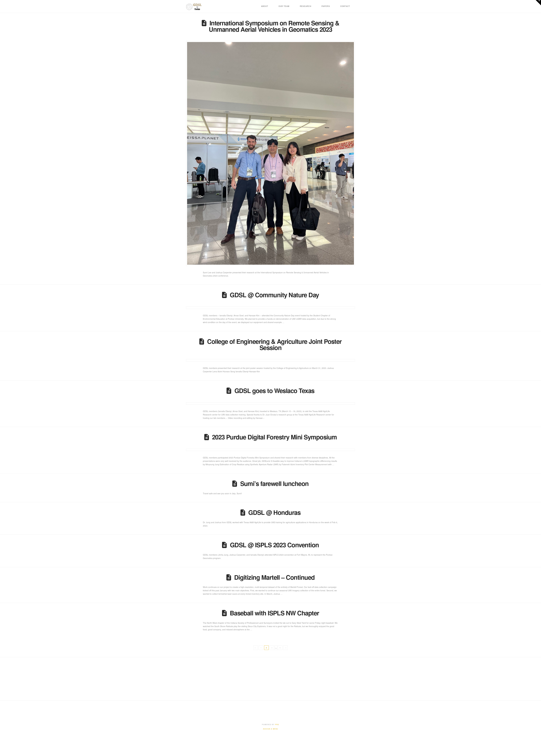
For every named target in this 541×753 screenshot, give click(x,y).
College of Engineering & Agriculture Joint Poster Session (274, 344)
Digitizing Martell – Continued (274, 577)
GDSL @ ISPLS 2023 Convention (274, 544)
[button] (538, 2)
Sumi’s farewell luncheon (274, 483)
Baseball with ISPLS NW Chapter (274, 612)
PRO (277, 725)
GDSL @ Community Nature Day (274, 294)
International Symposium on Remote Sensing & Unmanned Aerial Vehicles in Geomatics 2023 (274, 26)
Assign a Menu (270, 729)
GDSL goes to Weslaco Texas (274, 390)
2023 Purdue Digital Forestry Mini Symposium (274, 436)
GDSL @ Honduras (274, 512)
